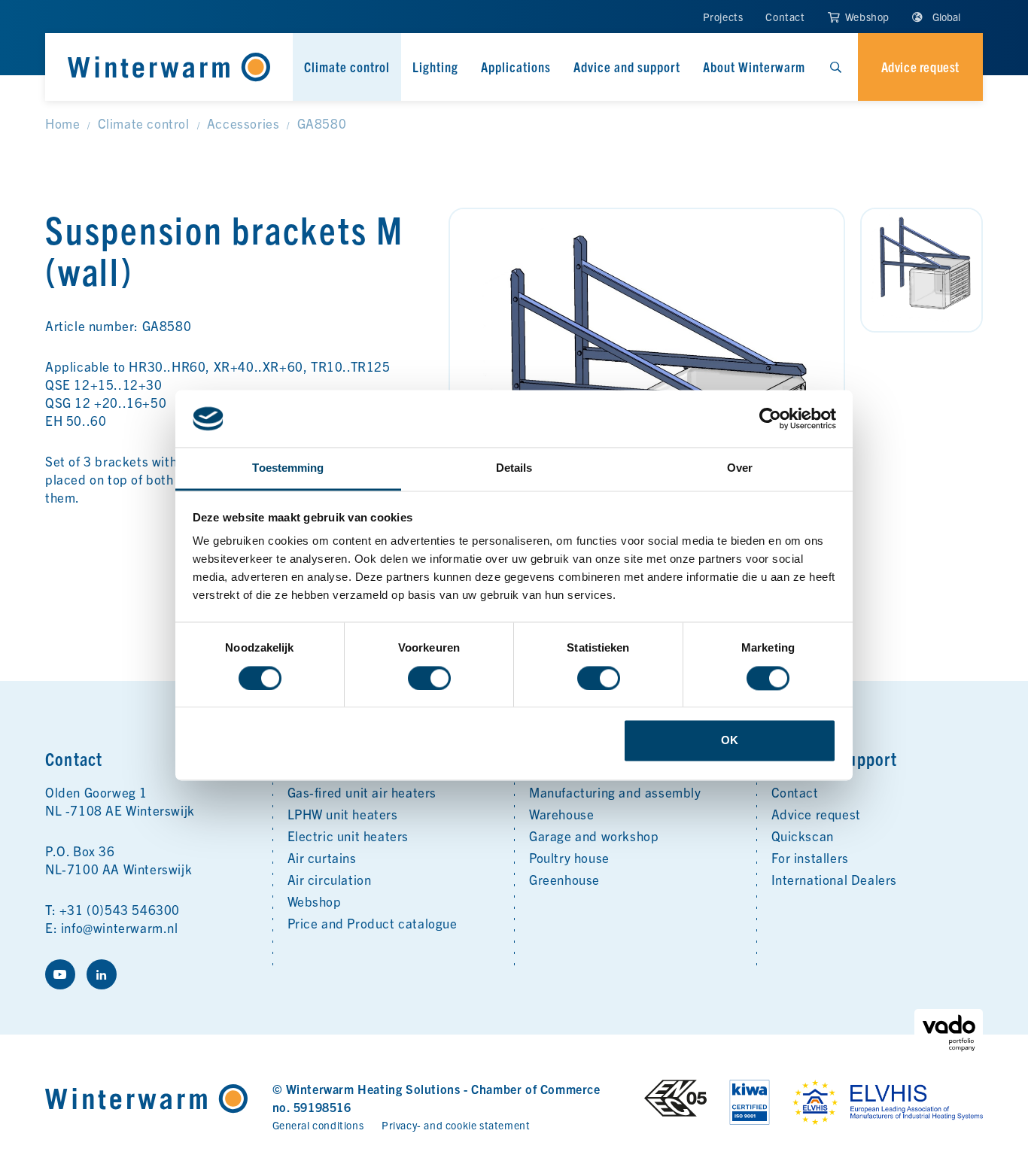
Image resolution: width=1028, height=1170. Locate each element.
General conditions (318, 1125)
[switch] (429, 678)
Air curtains (322, 857)
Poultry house (569, 857)
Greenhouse (564, 879)
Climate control (347, 66)
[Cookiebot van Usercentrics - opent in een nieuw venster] (770, 418)
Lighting (435, 66)
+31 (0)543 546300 (119, 909)
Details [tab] (514, 468)
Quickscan (802, 835)
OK (729, 740)
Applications (516, 66)
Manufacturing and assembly (615, 792)
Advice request (816, 814)
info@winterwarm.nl (119, 927)
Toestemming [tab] (288, 468)
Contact (784, 16)
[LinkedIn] (102, 974)
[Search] (835, 67)
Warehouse (561, 814)
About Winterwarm (754, 66)
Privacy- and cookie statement (456, 1125)
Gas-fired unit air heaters (362, 792)
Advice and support (626, 66)
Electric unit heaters (348, 835)
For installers (810, 857)
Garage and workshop (593, 835)
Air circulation (329, 879)
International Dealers (834, 879)
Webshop (866, 16)
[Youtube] (60, 974)
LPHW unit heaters (342, 814)
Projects (723, 16)
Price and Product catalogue (372, 923)
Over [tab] (740, 468)
